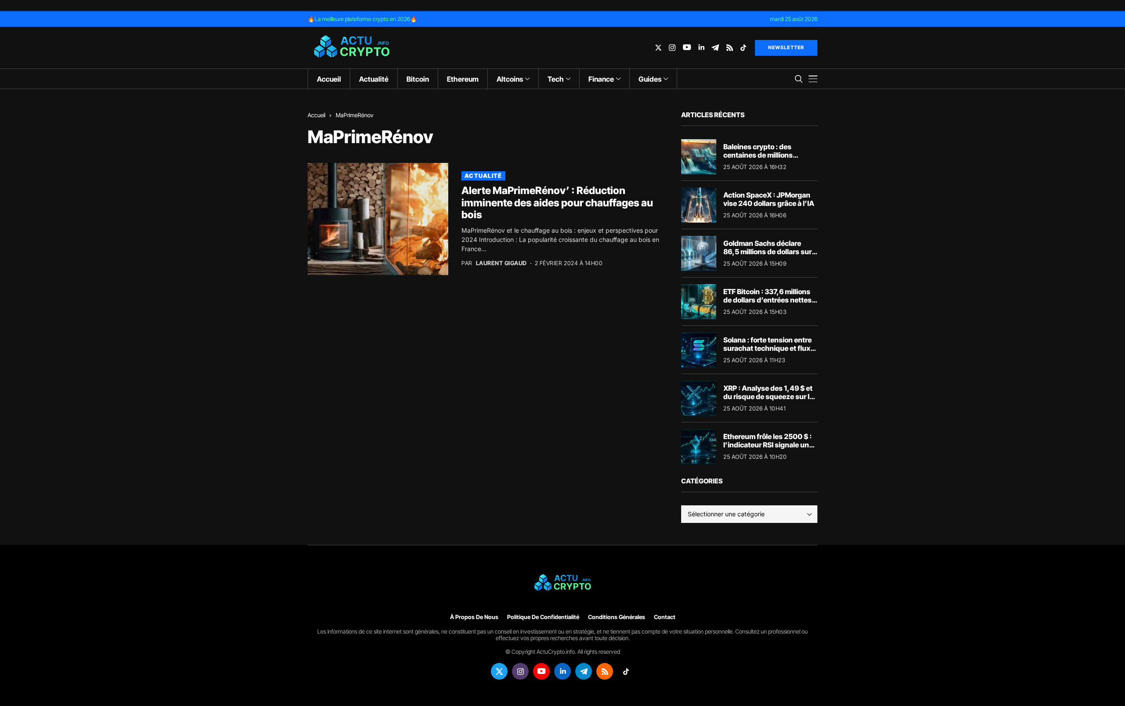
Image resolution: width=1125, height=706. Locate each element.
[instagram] (672, 47)
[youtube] (687, 47)
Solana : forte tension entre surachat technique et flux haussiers (767, 348)
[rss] (729, 47)
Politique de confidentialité (543, 617)
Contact (664, 617)
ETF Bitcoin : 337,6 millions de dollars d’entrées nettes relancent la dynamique (767, 300)
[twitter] (658, 47)
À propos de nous (474, 617)
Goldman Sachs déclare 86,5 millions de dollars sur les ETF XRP (767, 251)
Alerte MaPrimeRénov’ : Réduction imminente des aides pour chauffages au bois (557, 202)
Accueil (316, 115)
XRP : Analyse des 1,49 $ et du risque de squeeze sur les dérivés (770, 396)
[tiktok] (743, 47)
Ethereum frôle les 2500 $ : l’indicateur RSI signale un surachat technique (767, 444)
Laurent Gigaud (501, 263)
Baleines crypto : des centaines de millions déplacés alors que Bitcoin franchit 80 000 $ (766, 159)
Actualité (483, 175)
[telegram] (715, 47)
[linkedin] (701, 47)
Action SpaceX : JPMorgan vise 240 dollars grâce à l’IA (768, 199)
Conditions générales (616, 617)
